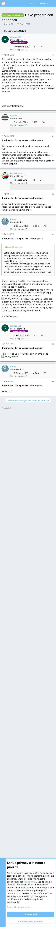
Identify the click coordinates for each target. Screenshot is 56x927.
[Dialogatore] (28, 129)
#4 (53, 234)
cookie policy (29, 881)
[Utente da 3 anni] (24, 129)
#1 (53, 55)
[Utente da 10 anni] (16, 129)
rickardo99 (8, 24)
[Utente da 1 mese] (32, 129)
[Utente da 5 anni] (20, 129)
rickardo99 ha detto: (13, 247)
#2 (53, 136)
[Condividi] (49, 55)
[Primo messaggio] (20, 187)
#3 (53, 194)
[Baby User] (16, 187)
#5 (53, 344)
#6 (53, 381)
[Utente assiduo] (12, 129)
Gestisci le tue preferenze (19, 907)
